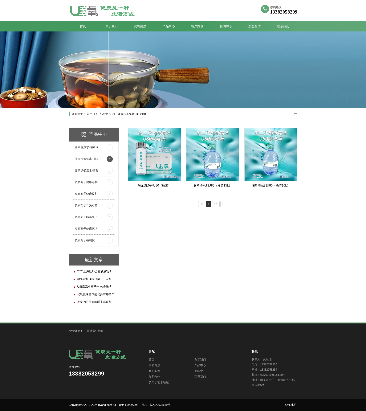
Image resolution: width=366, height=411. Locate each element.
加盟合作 (254, 26)
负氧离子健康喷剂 (86, 193)
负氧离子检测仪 (85, 240)
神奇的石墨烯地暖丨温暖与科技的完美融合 (104, 301)
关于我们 (111, 26)
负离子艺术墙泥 (159, 382)
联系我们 (283, 26)
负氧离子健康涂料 (86, 182)
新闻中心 (226, 26)
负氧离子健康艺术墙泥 (88, 228)
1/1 (216, 204)
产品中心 (169, 26)
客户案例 (197, 26)
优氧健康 (140, 26)
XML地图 (290, 404)
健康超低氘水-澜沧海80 (132, 114)
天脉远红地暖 (95, 330)
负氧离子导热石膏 (86, 205)
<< (201, 204)
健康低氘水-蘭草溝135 (88, 147)
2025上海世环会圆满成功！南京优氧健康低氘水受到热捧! (113, 271)
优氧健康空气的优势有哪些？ (95, 294)
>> (223, 204)
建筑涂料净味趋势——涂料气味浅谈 (100, 279)
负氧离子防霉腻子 (86, 217)
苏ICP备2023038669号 (156, 404)
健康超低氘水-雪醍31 (88, 170)
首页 (83, 26)
